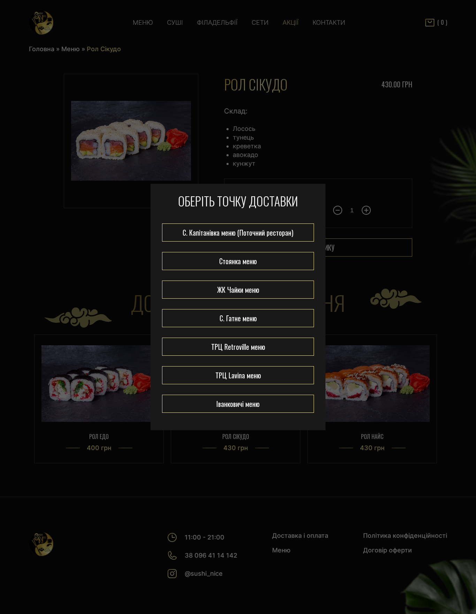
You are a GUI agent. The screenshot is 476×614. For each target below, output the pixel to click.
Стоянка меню (238, 261)
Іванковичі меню (238, 404)
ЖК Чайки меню (238, 289)
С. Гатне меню (238, 318)
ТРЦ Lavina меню (238, 375)
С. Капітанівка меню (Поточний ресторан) (238, 232)
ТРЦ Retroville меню (238, 346)
